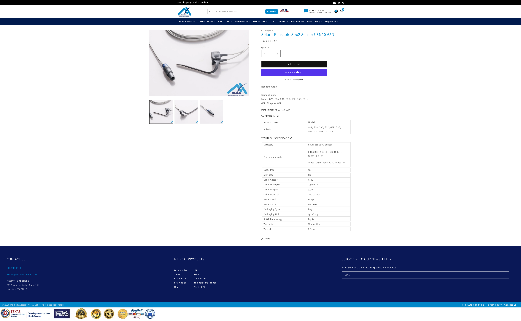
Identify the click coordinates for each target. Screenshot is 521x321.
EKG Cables (180, 282)
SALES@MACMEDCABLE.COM (22, 274)
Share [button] (267, 238)
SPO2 (177, 274)
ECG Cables (180, 278)
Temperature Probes (205, 282)
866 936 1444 (14, 267)
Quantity (265, 47)
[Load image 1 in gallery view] (161, 112)
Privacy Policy (494, 304)
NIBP (177, 286)
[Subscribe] (506, 274)
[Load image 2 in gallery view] (186, 112)
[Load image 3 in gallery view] (211, 112)
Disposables (180, 270)
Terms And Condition (472, 304)
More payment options (294, 79)
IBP (196, 270)
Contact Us (510, 304)
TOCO (197, 274)
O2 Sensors (200, 278)
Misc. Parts (199, 286)
